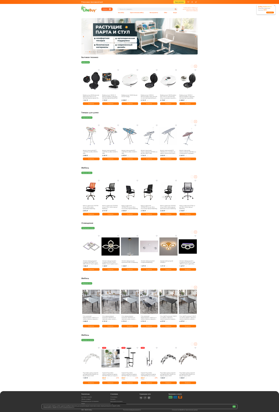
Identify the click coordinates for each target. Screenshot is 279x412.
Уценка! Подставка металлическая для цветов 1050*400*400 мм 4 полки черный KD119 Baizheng (148, 374)
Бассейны (121, 12)
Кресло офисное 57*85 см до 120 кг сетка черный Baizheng (187, 207)
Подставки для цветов (87, 340)
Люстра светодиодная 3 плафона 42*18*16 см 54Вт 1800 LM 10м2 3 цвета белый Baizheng (187, 262)
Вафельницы (85, 62)
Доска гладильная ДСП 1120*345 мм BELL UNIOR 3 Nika (90, 152)
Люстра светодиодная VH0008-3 (166, 261)
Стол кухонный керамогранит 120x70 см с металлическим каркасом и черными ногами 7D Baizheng (149, 317)
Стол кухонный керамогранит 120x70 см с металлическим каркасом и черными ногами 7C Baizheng (91, 317)
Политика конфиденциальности (132, 410)
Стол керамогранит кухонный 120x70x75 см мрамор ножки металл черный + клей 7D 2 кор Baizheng (109, 317)
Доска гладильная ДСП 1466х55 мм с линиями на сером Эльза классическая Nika (168, 152)
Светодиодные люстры (88, 228)
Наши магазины (179, 2)
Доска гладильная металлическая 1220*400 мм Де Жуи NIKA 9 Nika (149, 152)
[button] (196, 37)
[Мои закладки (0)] (188, 2)
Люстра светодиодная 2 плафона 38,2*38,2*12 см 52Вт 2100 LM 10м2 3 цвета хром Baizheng (90, 262)
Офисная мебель (86, 172)
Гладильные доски (87, 117)
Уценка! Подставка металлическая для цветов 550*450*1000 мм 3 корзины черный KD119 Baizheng (130, 374)
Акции (175, 12)
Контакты (112, 399)
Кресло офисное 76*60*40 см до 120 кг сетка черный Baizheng (110, 207)
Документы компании (116, 401)
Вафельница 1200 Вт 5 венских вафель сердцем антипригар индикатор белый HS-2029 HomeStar (187, 96)
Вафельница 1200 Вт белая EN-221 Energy (129, 95)
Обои (165, 12)
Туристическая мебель (137, 12)
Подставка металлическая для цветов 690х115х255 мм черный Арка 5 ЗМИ (168, 374)
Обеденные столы (86, 283)
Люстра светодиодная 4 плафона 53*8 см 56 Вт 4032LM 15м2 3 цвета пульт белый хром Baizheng (109, 262)
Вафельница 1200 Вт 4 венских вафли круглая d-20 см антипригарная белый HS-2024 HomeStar (149, 96)
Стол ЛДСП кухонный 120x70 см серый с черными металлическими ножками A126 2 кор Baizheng (168, 317)
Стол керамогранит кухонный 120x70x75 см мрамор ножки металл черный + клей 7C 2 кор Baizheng (128, 317)
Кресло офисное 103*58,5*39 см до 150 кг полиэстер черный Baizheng (130, 207)
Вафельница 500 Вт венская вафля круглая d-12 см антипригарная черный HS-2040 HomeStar (91, 96)
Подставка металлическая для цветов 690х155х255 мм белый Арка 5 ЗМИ (90, 374)
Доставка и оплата (86, 397)
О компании (113, 397)
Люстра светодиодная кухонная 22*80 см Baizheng (130, 261)
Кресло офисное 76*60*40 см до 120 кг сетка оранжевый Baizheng (90, 207)
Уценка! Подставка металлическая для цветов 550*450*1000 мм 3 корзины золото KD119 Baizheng (110, 374)
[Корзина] (196, 2)
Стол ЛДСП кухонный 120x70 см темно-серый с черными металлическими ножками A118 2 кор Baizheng (187, 317)
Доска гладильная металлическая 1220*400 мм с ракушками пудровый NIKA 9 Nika (187, 152)
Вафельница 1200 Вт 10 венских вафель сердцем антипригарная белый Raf (109, 96)
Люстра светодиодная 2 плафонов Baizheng (148, 261)
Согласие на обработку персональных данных (185, 410)
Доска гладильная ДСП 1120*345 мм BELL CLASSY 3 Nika (110, 152)
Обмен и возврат (86, 399)
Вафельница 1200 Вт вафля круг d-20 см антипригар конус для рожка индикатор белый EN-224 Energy (168, 96)
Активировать (270, 12)
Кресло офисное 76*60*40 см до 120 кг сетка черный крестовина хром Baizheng (168, 207)
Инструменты (154, 12)
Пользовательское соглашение (90, 401)
